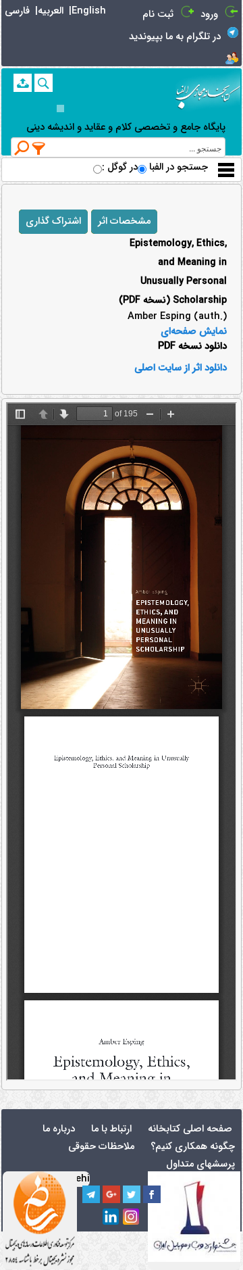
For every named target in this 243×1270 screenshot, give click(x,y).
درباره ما (59, 1129)
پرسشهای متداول (200, 1164)
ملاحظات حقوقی (101, 1146)
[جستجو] (43, 83)
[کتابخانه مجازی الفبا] (208, 91)
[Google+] (111, 1194)
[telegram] (91, 1194)
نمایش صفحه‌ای (194, 331)
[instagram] (131, 1217)
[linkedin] (111, 1217)
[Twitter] (131, 1194)
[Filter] (39, 148)
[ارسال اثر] (23, 83)
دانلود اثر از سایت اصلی (180, 368)
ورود (209, 14)
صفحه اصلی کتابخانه (190, 1129)
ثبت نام (157, 14)
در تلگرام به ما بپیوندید (175, 37)
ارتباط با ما (111, 1129)
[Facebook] (152, 1194)
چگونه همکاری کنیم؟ (193, 1146)
